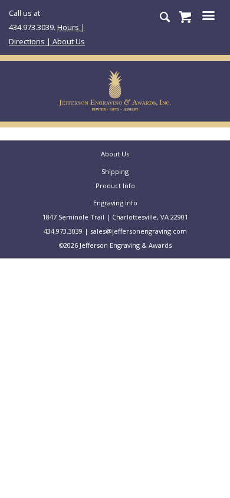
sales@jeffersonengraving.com (138, 231)
